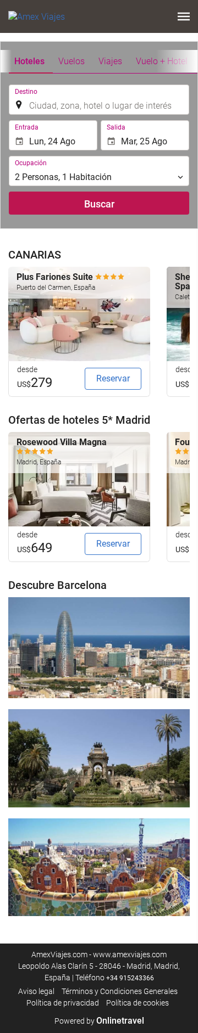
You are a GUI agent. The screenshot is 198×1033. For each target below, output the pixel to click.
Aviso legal (36, 991)
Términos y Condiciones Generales (120, 991)
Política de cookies (137, 1002)
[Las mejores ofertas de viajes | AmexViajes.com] (36, 16)
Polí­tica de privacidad (62, 1002)
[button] (184, 16)
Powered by (99, 1021)
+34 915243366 (130, 978)
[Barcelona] (99, 647)
